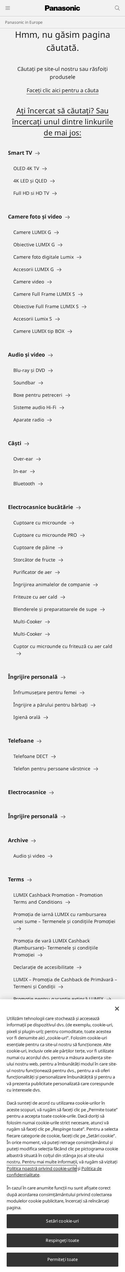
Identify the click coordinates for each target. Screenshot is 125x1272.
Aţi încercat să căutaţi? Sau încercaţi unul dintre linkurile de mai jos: (62, 121)
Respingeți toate (62, 1240)
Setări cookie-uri (62, 1221)
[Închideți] (117, 1008)
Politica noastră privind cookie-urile (41, 1168)
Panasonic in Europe (24, 22)
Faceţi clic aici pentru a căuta (63, 90)
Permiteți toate (62, 1259)
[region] (62, 1135)
